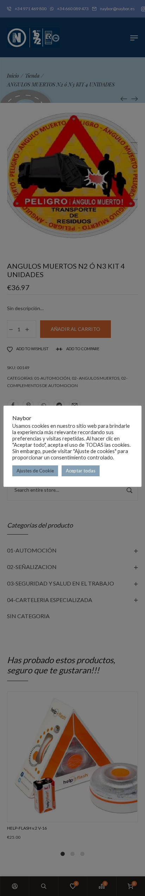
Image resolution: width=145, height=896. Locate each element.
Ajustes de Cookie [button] (35, 470)
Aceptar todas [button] (80, 470)
